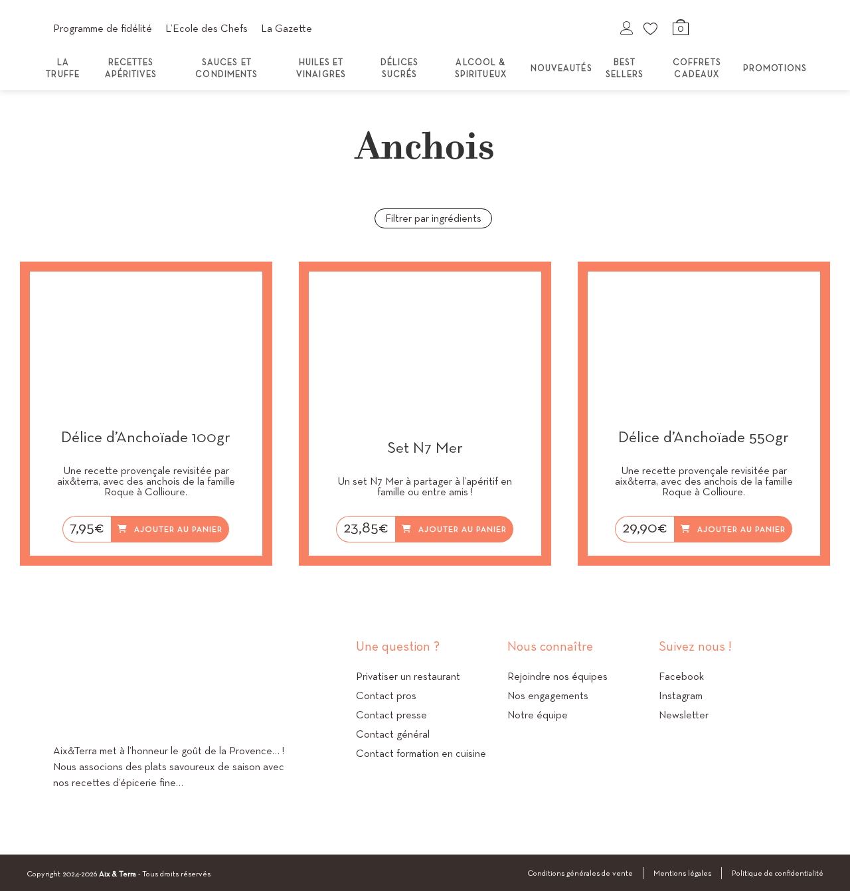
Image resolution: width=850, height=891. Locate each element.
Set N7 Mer (425, 447)
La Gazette (286, 29)
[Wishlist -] (651, 28)
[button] (249, 295)
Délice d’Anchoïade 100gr (145, 437)
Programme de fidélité (102, 28)
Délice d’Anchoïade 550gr (703, 437)
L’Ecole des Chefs (206, 29)
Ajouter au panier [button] (178, 529)
